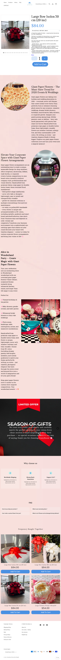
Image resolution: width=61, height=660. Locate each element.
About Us (24, 627)
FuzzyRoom (9, 657)
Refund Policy (7, 629)
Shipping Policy (7, 627)
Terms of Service (8, 637)
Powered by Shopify (15, 657)
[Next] (27, 34)
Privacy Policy (7, 634)
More (32, 55)
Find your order (7, 639)
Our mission (25, 632)
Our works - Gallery (26, 629)
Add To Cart (15, 572)
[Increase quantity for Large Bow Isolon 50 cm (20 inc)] (45, 58)
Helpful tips (24, 634)
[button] (49, 4)
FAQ (5, 632)
